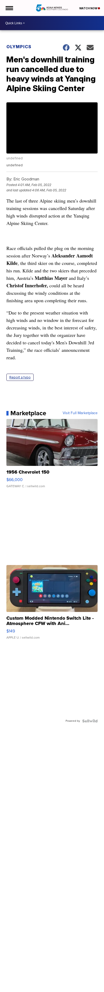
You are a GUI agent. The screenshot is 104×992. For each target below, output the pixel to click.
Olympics (18, 46)
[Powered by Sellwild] (90, 721)
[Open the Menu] (9, 8)
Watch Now (88, 8)
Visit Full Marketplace (80, 413)
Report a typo (20, 377)
